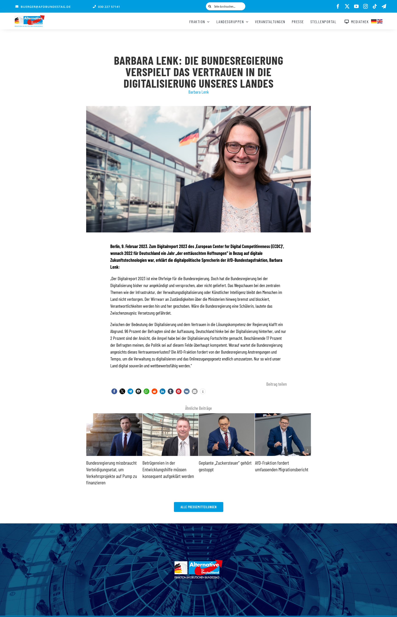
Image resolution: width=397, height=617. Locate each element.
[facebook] (338, 6)
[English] (380, 20)
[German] (374, 20)
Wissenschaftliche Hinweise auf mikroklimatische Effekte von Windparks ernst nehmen (297, 469)
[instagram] (365, 6)
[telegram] (384, 6)
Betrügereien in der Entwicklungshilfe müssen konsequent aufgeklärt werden (127, 469)
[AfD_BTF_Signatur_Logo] (30, 17)
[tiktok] (374, 6)
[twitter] (347, 6)
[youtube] (356, 6)
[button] (114, 391)
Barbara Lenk (198, 92)
